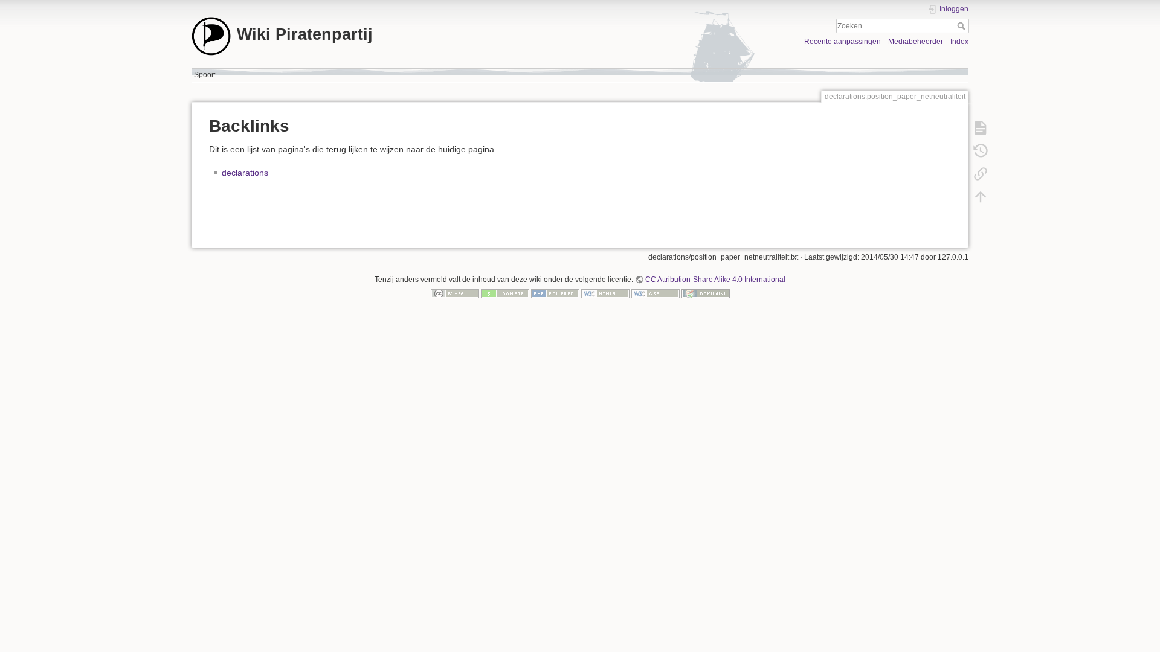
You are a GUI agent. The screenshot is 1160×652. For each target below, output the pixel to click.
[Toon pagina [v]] (980, 128)
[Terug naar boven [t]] (980, 196)
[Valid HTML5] (605, 293)
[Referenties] (980, 173)
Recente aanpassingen (842, 41)
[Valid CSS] (655, 293)
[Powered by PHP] (555, 293)
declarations (245, 172)
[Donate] (505, 293)
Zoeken (962, 26)
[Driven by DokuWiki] (706, 293)
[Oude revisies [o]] (980, 150)
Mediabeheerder (915, 41)
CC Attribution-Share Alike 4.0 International (715, 279)
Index (959, 41)
